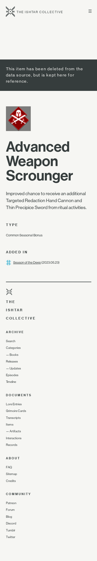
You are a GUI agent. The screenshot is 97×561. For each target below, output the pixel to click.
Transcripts (13, 418)
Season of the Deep (27, 262)
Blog (9, 517)
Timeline (11, 382)
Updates (15, 368)
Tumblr (10, 530)
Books (14, 355)
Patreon (11, 503)
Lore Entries (14, 404)
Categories (13, 348)
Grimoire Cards (16, 411)
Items (9, 424)
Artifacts (15, 431)
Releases (12, 361)
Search (10, 341)
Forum (10, 510)
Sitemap (11, 474)
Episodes (12, 375)
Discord (11, 523)
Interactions (13, 438)
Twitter (10, 537)
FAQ (9, 467)
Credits (11, 481)
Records (11, 445)
